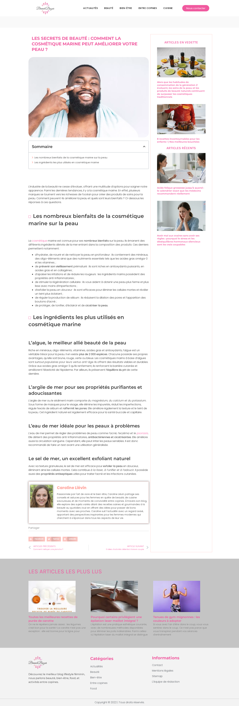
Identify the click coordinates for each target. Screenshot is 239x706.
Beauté (108, 8)
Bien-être (126, 8)
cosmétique (39, 241)
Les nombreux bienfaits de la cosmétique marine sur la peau (70, 157)
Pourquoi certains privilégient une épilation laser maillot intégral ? (116, 619)
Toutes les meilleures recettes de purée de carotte (53, 619)
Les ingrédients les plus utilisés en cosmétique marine (66, 162)
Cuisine (168, 8)
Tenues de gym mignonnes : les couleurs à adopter (176, 619)
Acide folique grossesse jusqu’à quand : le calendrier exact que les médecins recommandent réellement (180, 190)
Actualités (90, 8)
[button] (144, 146)
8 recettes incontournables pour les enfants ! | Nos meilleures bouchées (178, 140)
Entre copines (148, 8)
